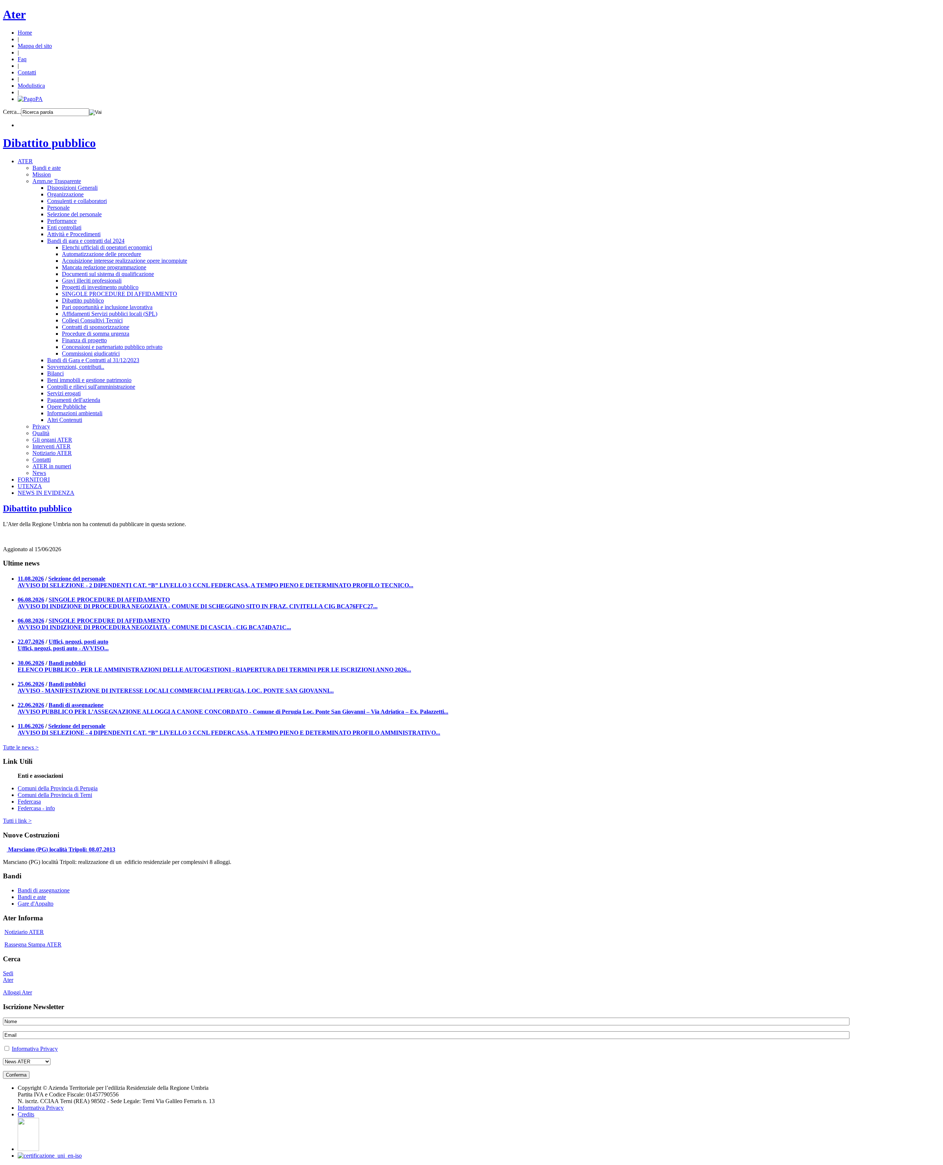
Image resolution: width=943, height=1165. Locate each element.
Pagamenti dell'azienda (73, 400)
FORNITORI (34, 479)
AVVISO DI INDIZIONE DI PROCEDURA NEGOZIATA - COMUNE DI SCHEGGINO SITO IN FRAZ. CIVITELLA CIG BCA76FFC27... (198, 606)
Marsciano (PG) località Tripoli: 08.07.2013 (61, 849)
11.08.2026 (31, 578)
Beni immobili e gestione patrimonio (89, 380)
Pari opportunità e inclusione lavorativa (107, 307)
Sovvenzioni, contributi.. (75, 367)
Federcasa (29, 801)
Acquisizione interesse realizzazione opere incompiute (124, 261)
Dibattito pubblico (49, 143)
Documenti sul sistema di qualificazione (108, 274)
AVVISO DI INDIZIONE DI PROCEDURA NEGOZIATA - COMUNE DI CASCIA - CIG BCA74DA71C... (154, 627)
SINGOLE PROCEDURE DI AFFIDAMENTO (119, 294)
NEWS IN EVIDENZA (46, 493)
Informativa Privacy (35, 1049)
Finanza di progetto (84, 340)
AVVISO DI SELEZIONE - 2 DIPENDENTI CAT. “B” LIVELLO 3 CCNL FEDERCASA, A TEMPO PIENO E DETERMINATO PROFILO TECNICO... (215, 585)
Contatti (27, 72)
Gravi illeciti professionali (92, 280)
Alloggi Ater (17, 992)
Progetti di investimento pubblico (100, 287)
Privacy (41, 426)
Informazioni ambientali (74, 413)
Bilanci (55, 373)
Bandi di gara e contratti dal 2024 (86, 241)
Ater (14, 14)
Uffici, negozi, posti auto (78, 642)
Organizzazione (65, 194)
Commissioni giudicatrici (91, 353)
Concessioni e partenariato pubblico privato (112, 347)
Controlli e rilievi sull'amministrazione (91, 387)
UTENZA (30, 486)
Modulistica (31, 86)
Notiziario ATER (52, 453)
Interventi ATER (51, 446)
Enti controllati (64, 227)
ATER (25, 161)
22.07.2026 (31, 642)
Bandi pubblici (67, 663)
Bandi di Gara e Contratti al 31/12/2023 (93, 360)
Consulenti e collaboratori (77, 201)
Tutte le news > (21, 747)
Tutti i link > (17, 821)
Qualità (40, 433)
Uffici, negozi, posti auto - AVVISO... (63, 648)
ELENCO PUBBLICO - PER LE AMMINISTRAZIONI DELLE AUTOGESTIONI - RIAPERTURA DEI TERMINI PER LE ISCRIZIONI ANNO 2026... (214, 670)
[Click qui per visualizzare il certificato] (28, 1149)
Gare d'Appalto (35, 903)
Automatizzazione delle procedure (101, 254)
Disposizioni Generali (72, 188)
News (39, 473)
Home (25, 32)
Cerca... (12, 112)
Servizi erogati (64, 393)
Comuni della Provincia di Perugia (58, 788)
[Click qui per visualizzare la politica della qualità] (50, 1155)
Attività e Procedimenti (74, 234)
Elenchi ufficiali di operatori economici (107, 247)
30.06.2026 (31, 663)
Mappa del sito (35, 46)
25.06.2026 (31, 684)
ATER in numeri (51, 466)
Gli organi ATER (52, 440)
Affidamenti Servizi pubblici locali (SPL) (109, 314)
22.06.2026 (31, 705)
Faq (22, 59)
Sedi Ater (8, 976)
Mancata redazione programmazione (104, 267)
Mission (41, 174)
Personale (58, 207)
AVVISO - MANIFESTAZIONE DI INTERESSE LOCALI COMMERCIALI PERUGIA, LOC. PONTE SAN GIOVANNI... (176, 691)
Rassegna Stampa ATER (33, 944)
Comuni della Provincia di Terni (55, 795)
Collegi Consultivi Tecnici (92, 320)
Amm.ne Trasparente (56, 181)
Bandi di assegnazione (76, 705)
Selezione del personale (74, 214)
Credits (26, 1114)
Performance (62, 221)
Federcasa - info (36, 808)
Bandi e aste (46, 168)
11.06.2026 (31, 726)
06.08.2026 (31, 600)
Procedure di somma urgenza (95, 333)
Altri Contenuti (64, 420)
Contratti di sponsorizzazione (95, 327)
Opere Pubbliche (66, 406)
